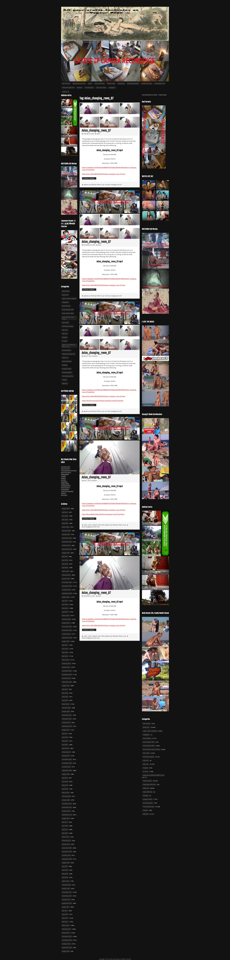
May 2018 (65, 874)
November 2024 (67, 586)
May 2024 (65, 608)
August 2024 (65, 597)
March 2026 (65, 527)
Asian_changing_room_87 (96, 130)
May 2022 (65, 697)
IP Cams (64, 341)
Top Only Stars (89, 87)
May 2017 (65, 918)
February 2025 (66, 575)
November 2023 (67, 630)
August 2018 (65, 863)
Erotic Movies (66, 306)
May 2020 (65, 785)
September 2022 (67, 682)
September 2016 (67, 947)
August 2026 (65, 508)
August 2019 (65, 818)
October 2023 (66, 634)
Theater (64, 380)
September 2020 (67, 770)
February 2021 (66, 752)
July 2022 (64, 689)
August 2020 (65, 774)
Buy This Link (66, 83)
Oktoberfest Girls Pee (79, 83)
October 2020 (66, 767)
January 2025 (66, 579)
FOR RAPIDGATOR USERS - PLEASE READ (154, 95)
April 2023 (65, 656)
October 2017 (66, 899)
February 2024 (66, 619)
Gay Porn (65, 330)
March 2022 (65, 704)
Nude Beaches (66, 350)
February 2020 (66, 796)
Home (90, 83)
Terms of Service (99, 83)
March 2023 (65, 660)
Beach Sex (65, 295)
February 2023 (66, 663)
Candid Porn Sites (147, 83)
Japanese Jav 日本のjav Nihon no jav (94, 184)
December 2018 (67, 848)
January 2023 (66, 667)
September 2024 (67, 593)
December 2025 (67, 538)
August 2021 (65, 730)
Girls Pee (64, 334)
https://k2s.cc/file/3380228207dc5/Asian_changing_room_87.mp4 (103, 174)
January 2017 (66, 933)
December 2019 (67, 804)
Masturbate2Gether (133, 83)
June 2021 (65, 737)
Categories (112, 87)
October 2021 (66, 722)
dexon (98, 134)
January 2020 (66, 800)
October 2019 (66, 811)
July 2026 (64, 512)
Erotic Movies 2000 (67, 313)
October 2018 (66, 855)
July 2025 (64, 556)
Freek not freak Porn (68, 87)
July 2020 (64, 778)
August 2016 (65, 951)
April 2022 (65, 700)
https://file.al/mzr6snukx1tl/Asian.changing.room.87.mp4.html (102, 401)
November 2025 (67, 542)
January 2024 (66, 623)
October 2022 (66, 678)
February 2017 (66, 929)
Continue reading (89, 178)
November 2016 (67, 940)
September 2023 (67, 638)
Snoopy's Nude (66, 369)
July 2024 (64, 601)
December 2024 (67, 582)
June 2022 (65, 693)
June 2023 (65, 649)
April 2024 (65, 612)
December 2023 (67, 626)
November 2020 (67, 763)
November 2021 (67, 719)
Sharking (64, 365)
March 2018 (65, 881)
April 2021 (65, 745)
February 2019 (66, 840)
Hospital (64, 337)
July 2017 (64, 911)
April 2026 (65, 523)
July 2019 (64, 822)
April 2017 (65, 922)
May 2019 (65, 829)
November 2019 (67, 807)
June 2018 (65, 870)
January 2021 (66, 756)
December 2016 (67, 936)
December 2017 (67, 892)
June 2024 (65, 604)
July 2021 (64, 733)
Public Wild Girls (66, 361)
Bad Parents (65, 291)
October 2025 (66, 545)
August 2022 (65, 685)
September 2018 (67, 859)
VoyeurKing (121, 83)
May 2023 (65, 652)
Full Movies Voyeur (67, 326)
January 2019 (66, 844)
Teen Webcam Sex (67, 376)
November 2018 (67, 851)
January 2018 (66, 888)
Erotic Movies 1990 (67, 309)
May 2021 (65, 741)
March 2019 (65, 837)
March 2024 (65, 615)
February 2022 (66, 708)
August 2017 (65, 907)
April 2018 (65, 877)
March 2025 (65, 571)
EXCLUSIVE (101, 525)
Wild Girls (64, 383)
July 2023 (64, 645)
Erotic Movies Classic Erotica (68, 318)
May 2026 (65, 519)
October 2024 (66, 590)
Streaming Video (67, 372)
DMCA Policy (111, 83)
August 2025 (65, 553)
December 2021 (67, 715)
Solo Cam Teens (101, 87)
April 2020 (65, 789)
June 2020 (65, 781)
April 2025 (65, 567)
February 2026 (66, 531)
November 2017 (67, 896)
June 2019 (65, 826)
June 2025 (65, 560)
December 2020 (67, 759)
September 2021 (67, 726)
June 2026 (65, 516)
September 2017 (67, 903)
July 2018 (64, 866)
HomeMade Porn (160, 83)
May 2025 (65, 564)
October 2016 (66, 944)
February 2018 (66, 885)
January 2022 (66, 711)
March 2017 (65, 925)
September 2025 (67, 549)
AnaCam (79, 87)
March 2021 (65, 748)
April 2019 (65, 833)
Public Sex (65, 358)
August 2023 (65, 641)
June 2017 (65, 914)
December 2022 (67, 671)
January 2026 (66, 534)
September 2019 (67, 815)
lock (98, 527)
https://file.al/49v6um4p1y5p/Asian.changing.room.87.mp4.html (103, 514)
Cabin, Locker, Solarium (90, 525)
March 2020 (65, 792)
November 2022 (67, 674)
